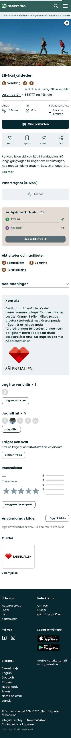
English (7, 673)
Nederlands (10, 687)
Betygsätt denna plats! (56, 89)
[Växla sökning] (56, 6)
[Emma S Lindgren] (12, 421)
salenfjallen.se (20, 341)
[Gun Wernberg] (20, 421)
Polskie (7, 682)
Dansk (6, 701)
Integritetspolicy (12, 720)
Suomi (6, 691)
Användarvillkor (36, 720)
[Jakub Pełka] (5, 421)
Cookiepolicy (10, 724)
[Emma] (35, 421)
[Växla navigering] (65, 6)
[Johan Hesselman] (5, 392)
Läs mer (8, 172)
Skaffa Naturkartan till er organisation (52, 662)
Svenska (8, 668)
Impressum (29, 724)
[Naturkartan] (13, 6)
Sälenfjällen (10, 573)
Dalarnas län (11, 95)
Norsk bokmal (12, 696)
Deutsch (8, 677)
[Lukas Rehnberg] (28, 421)
